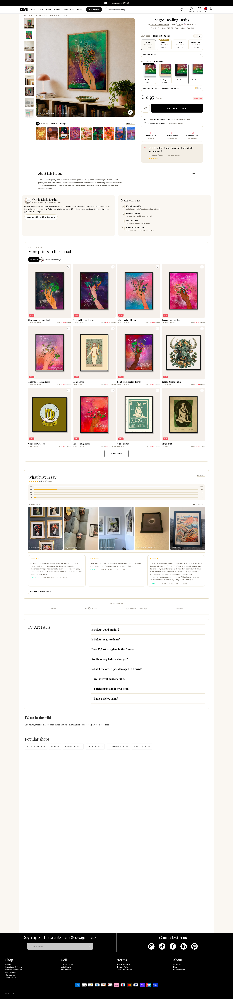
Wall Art (28, 16)
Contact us (10, 975)
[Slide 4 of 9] (29, 57)
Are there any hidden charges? (109, 659)
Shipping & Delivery (13, 967)
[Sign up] (89, 946)
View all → (130, 123)
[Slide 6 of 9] (29, 80)
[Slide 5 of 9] (29, 69)
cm (200, 36)
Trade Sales (10, 977)
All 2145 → (201, 476)
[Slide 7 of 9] (29, 91)
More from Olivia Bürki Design (41, 217)
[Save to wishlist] (145, 108)
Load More (116, 453)
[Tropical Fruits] (109, 133)
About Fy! (177, 964)
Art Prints (40, 16)
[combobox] (145, 9)
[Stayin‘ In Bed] (86, 133)
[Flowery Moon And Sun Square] (75, 133)
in (195, 36)
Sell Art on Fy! (67, 964)
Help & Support (11, 972)
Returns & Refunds (13, 970)
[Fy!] (24, 9)
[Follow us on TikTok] (162, 946)
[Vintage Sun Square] (41, 133)
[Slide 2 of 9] (29, 35)
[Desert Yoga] (120, 133)
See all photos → (198, 504)
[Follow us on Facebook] (173, 946)
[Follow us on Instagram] (151, 946)
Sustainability (179, 970)
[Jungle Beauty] (97, 133)
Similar (35, 259)
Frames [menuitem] (80, 9)
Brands (8, 964)
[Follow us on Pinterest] (194, 946)
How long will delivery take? (108, 679)
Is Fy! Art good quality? (105, 629)
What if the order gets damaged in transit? (116, 669)
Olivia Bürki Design (159, 24)
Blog (175, 967)
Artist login (66, 967)
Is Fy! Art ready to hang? (106, 639)
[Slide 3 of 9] (29, 46)
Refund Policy (123, 967)
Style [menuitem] (40, 9)
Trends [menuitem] (57, 9)
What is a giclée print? (104, 698)
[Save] (68, 267)
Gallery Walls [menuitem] (68, 9)
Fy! (13, 994)
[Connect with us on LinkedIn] (183, 946)
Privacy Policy (123, 964)
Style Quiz (95, 10)
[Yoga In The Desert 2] (131, 133)
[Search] (182, 9)
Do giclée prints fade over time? (110, 688)
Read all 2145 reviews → (40, 591)
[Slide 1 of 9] (29, 23)
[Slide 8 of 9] (29, 103)
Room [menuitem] (48, 9)
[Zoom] (130, 112)
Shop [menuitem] (33, 9)
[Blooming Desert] (52, 133)
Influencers (66, 970)
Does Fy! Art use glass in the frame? (112, 649)
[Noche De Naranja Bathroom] (64, 133)
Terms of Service (124, 970)
